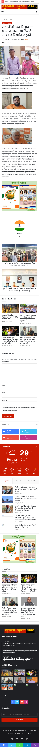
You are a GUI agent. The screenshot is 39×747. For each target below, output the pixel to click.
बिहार (9, 23)
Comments (32, 481)
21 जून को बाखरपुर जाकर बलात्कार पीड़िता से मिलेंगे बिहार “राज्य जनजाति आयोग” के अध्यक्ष (25, 518)
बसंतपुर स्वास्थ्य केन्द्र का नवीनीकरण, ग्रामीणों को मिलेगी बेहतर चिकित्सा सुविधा (28, 318)
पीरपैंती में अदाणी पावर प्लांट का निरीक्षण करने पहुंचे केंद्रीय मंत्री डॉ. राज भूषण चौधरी (27, 340)
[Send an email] (8, 39)
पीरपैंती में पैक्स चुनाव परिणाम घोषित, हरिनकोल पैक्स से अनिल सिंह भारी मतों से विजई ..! (10, 340)
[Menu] (3, 12)
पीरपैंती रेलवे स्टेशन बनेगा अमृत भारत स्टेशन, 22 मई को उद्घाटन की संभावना (26, 489)
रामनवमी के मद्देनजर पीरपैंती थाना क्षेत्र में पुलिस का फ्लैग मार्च (10, 317)
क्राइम (10, 19)
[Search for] (37, 12)
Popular (6, 481)
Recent (18, 481)
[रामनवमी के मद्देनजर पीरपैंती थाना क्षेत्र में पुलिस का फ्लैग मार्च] (10, 308)
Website (4, 400)
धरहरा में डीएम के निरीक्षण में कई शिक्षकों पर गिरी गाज (25, 526)
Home (5, 19)
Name (4, 385)
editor (6, 39)
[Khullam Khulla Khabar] (20, 7)
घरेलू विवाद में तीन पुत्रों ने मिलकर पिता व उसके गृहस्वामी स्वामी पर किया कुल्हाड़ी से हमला (25, 508)
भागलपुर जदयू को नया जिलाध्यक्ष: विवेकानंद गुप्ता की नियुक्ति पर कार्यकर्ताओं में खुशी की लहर (28, 612)
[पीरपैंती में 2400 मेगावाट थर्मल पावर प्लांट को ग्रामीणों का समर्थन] (32, 680)
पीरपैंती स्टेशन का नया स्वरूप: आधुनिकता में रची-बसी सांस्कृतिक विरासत (25, 499)
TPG (18, 734)
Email (4, 392)
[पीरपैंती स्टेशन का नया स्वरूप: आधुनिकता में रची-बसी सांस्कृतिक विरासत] (7, 499)
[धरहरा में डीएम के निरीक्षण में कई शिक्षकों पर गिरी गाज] (7, 528)
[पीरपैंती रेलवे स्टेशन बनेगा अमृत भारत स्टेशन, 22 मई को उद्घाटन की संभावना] (7, 490)
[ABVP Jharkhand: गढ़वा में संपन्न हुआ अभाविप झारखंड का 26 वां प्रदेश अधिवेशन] (7, 687)
